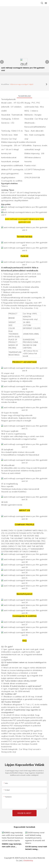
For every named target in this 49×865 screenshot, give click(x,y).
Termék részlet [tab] (24, 96)
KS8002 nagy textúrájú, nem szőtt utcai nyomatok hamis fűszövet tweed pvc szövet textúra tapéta (12, 845)
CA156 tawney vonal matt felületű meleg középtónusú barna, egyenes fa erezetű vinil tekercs (36, 848)
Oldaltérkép (28, 860)
